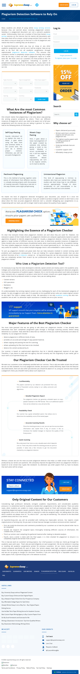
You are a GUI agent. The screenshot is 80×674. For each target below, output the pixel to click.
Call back (49, 636)
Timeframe (38, 88)
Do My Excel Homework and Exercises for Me (15, 617)
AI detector (23, 255)
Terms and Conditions (8, 668)
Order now (64, 5)
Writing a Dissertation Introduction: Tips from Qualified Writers (21, 621)
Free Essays (62, 571)
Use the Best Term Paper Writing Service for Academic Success (21, 611)
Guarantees (17, 571)
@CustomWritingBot (52, 650)
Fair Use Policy (40, 668)
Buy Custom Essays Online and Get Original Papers (17, 596)
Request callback (14, 486)
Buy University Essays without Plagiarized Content (17, 592)
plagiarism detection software (23, 52)
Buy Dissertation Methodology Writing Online (16, 624)
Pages (20, 88)
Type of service (7, 80)
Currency (21, 96)
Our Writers (28, 571)
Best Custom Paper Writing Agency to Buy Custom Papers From (21, 614)
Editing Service (6, 608)
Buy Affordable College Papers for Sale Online (15, 602)
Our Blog (71, 571)
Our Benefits (6, 571)
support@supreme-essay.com (19, 490)
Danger (36, 571)
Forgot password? (66, 55)
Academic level (7, 88)
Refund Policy (30, 668)
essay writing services (42, 28)
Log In (66, 51)
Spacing (5, 96)
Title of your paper (40, 80)
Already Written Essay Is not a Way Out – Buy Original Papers (20, 605)
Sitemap (49, 668)
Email (55, 34)
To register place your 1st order (66, 58)
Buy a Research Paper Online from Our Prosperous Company (20, 599)
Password (56, 42)
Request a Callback (52, 647)
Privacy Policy (21, 668)
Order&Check (14, 221)
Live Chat (66, 482)
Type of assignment (24, 80)
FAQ (3, 575)
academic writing (62, 295)
